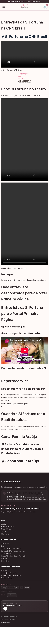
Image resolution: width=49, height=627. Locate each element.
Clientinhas (5, 543)
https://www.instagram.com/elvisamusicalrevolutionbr (23, 280)
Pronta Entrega (6, 529)
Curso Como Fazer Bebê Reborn (11, 548)
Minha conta (5, 534)
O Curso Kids (5, 561)
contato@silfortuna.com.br (9, 573)
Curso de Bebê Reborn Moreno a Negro (13, 551)
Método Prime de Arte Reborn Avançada (13, 556)
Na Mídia (4, 558)
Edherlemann (5, 622)
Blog (2, 546)
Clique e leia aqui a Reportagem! (14, 403)
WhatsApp (4, 570)
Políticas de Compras (7, 578)
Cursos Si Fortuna (6, 553)
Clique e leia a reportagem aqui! (14, 268)
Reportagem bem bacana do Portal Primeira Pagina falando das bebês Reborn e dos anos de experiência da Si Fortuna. (23, 397)
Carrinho (4, 531)
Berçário (3, 524)
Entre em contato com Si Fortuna (11, 575)
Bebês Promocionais (7, 526)
